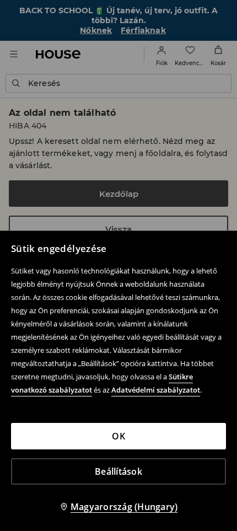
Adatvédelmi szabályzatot (155, 390)
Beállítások (118, 471)
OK (118, 436)
